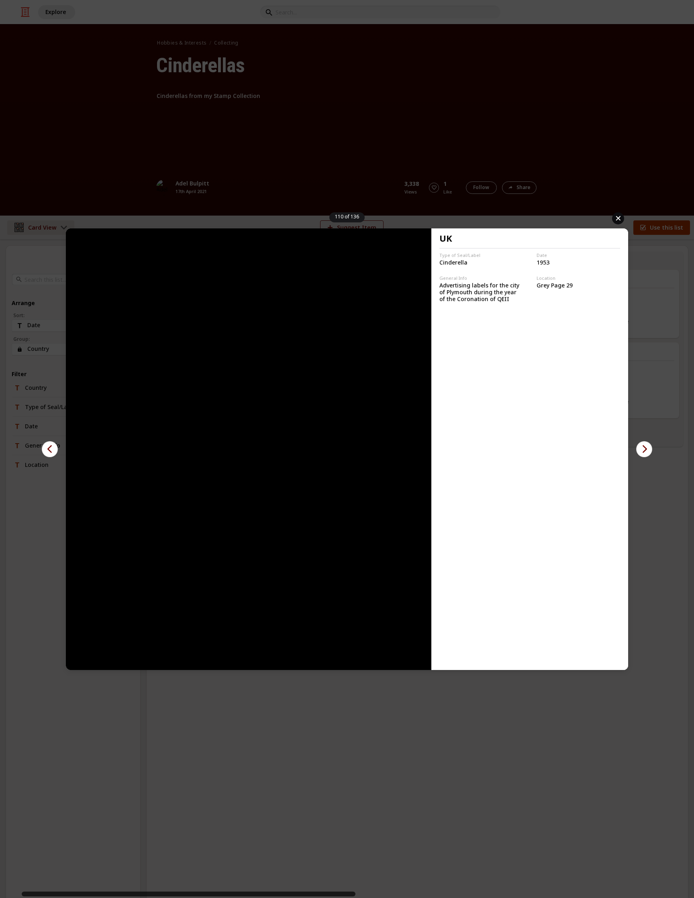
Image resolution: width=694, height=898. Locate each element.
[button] (50, 449)
